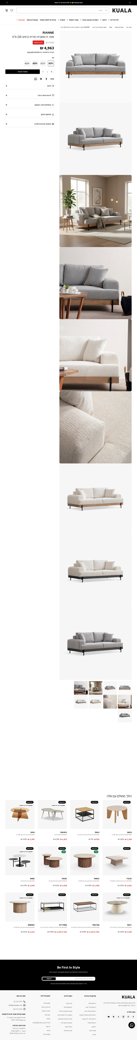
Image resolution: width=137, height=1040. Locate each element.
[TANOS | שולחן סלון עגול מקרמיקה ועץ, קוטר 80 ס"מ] (84, 860)
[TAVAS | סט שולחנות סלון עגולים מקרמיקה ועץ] (52, 860)
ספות (110, 27)
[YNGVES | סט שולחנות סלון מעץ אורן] (52, 814)
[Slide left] (130, 2)
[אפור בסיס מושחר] (35, 63)
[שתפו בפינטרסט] (41, 79)
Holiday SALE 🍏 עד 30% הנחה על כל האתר (68, 3)
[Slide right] (7, 2)
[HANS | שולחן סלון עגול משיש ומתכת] (20, 860)
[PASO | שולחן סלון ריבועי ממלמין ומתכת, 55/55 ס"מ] (84, 814)
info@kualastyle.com (15, 1005)
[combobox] (62, 10)
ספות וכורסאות (119, 27)
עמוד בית (129, 27)
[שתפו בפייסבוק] (46, 79)
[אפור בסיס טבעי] (51, 63)
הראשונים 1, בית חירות (19, 1028)
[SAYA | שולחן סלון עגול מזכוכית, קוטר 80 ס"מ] (20, 814)
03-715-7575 (18, 1002)
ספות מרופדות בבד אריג (99, 27)
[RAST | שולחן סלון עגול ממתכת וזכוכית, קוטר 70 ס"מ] (117, 907)
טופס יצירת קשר (17, 1009)
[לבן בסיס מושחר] (27, 63)
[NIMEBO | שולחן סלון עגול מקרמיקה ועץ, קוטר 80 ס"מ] (20, 907)
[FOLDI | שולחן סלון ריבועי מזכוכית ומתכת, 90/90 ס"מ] (117, 860)
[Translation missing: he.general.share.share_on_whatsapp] (36, 79)
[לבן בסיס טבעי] (43, 63)
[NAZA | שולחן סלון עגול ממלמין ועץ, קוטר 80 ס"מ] (117, 814)
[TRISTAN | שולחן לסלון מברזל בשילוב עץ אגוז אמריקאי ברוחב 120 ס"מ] (84, 907)
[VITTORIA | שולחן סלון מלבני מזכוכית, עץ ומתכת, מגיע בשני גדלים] (52, 907)
